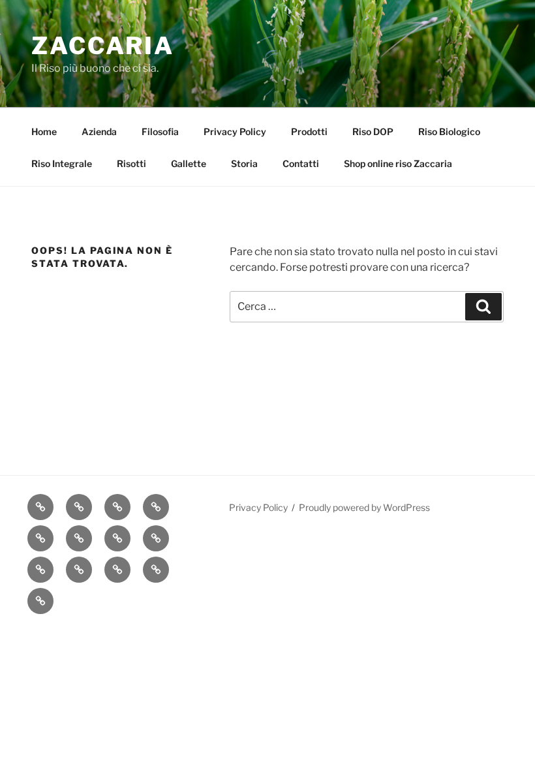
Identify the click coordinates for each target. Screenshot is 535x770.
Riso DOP (372, 131)
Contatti (301, 163)
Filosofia (160, 131)
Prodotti (309, 131)
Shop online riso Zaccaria (398, 163)
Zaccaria (102, 45)
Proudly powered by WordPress (364, 507)
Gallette (188, 163)
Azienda (99, 131)
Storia (244, 163)
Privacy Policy (235, 131)
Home (44, 131)
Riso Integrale (61, 163)
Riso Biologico (449, 131)
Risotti (131, 163)
